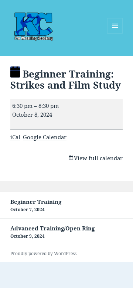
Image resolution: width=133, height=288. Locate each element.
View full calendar (98, 158)
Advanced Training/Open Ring (52, 231)
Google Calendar (44, 137)
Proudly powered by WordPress (43, 253)
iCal (15, 137)
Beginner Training (35, 205)
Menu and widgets (115, 33)
